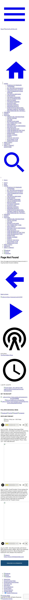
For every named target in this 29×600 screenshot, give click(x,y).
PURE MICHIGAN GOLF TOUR (14, 132)
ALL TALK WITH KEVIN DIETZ (15, 88)
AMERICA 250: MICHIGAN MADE (15, 116)
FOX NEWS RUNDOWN (13, 101)
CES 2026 (9, 119)
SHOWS (6, 83)
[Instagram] (7, 253)
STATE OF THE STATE (13, 138)
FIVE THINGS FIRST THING (14, 123)
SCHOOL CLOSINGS (12, 135)
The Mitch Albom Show (7, 355)
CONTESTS (7, 144)
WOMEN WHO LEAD (12, 141)
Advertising (8, 147)
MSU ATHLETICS (11, 127)
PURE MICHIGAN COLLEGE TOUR (16, 130)
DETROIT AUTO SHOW (13, 121)
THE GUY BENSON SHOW (14, 98)
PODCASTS (7, 112)
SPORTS (9, 136)
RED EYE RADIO (11, 100)
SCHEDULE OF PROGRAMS (14, 85)
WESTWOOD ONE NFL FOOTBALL (16, 110)
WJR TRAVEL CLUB (12, 139)
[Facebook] (7, 250)
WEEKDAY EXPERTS (13, 104)
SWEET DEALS (8, 142)
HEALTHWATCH (11, 124)
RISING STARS (11, 133)
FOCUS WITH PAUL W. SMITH (15, 89)
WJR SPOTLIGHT (11, 103)
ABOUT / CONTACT (9, 145)
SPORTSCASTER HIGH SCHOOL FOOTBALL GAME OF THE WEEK (16, 108)
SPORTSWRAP (11, 95)
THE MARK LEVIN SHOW (13, 97)
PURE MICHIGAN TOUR (13, 129)
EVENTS (6, 113)
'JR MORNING (10, 86)
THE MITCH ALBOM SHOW (14, 94)
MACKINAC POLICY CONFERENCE (16, 126)
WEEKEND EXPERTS (13, 106)
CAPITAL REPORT (12, 118)
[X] (6, 252)
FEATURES (7, 115)
